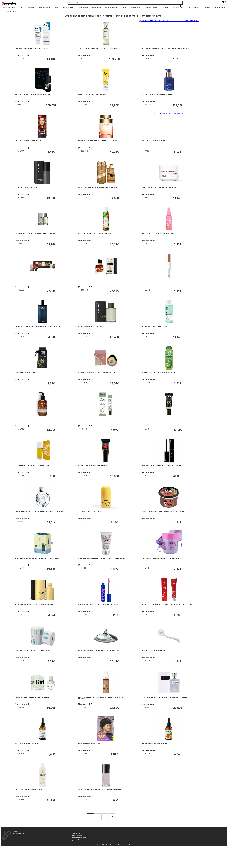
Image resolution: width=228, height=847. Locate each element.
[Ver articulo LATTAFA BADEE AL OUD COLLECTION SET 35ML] (42, 278)
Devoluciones (75, 840)
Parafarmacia (96, 7)
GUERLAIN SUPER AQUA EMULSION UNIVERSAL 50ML (157, 94)
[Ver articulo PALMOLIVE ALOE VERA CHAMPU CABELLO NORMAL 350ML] (169, 370)
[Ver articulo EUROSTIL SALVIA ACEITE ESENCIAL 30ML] (42, 741)
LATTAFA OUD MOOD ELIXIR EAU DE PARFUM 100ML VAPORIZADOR (97, 187)
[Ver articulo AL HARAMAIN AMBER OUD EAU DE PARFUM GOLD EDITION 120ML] (42, 602)
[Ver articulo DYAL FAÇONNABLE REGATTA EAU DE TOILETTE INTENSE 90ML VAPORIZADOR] (169, 695)
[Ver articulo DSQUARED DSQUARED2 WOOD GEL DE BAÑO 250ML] (105, 463)
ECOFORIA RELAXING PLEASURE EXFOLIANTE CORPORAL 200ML (160, 558)
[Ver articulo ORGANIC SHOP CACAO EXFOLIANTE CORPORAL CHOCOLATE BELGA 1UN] (169, 509)
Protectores (16, 11)
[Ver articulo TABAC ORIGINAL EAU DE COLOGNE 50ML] (169, 113)
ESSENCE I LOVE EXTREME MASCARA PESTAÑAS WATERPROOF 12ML (98, 604)
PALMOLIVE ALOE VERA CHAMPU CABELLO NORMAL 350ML (159, 372)
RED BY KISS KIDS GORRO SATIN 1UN (89, 743)
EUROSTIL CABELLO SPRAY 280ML (25, 372)
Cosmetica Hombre (9, 7)
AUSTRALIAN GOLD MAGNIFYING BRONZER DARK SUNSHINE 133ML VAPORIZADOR (165, 48)
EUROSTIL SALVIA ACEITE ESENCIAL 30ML (27, 743)
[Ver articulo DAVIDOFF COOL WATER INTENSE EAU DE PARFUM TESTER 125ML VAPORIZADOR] (42, 324)
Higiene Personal (193, 7)
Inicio (2, 11)
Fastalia (130, 844)
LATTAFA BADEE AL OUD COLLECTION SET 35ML (29, 280)
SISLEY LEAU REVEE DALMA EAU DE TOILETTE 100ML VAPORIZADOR (98, 48)
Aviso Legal (74, 830)
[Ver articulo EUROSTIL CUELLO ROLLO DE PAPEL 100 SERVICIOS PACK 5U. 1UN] (42, 648)
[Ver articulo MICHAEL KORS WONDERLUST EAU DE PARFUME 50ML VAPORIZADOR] (105, 139)
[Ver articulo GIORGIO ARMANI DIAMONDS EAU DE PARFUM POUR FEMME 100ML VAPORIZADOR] (42, 509)
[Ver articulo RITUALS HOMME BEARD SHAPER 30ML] (42, 185)
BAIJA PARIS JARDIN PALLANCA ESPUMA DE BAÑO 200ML (94, 233)
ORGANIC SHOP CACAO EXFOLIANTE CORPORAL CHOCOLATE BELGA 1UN (163, 511)
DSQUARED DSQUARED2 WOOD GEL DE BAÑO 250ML (93, 465)
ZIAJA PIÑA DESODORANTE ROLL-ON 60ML (90, 511)
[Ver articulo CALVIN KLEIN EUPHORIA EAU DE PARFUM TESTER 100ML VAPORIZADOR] (105, 648)
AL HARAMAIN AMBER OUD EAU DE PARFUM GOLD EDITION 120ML (34, 604)
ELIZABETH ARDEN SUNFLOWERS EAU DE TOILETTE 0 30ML (32, 465)
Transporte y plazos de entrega (79, 837)
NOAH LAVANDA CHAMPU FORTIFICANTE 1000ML (29, 789)
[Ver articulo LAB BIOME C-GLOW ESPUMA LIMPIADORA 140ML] (105, 92)
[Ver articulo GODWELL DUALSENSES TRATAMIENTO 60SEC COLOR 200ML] (169, 185)
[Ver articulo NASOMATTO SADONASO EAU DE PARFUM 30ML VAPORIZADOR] (42, 92)
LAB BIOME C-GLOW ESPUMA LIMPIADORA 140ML (92, 94)
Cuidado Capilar (220, 7)
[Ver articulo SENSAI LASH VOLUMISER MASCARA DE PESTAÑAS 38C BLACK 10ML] (169, 463)
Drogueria (31, 7)
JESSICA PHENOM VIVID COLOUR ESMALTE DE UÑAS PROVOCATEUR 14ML (99, 789)
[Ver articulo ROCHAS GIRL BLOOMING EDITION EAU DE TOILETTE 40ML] (42, 695)
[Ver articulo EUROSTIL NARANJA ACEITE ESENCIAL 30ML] (169, 741)
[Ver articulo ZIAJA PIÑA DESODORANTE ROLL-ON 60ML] (105, 509)
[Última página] (112, 817)
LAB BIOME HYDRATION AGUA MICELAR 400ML (155, 326)
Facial (56, 7)
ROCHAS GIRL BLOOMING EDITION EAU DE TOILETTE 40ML (32, 697)
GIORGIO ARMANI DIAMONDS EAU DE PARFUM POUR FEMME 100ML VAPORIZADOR (39, 511)
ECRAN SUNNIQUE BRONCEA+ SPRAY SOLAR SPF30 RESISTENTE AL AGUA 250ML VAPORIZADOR (101, 697)
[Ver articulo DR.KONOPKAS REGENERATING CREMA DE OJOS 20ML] (105, 417)
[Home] (14, 3)
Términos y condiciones (77, 835)
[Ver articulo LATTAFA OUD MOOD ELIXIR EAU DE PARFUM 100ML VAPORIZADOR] (105, 185)
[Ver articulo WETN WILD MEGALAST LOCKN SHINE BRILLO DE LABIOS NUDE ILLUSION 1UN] (169, 278)
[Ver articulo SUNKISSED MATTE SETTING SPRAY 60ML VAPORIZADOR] (169, 231)
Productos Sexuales (151, 7)
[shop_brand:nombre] (22, 55)
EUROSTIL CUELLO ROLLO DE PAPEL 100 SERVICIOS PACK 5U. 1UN (34, 650)
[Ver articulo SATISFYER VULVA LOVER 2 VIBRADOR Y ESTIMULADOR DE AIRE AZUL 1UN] (42, 556)
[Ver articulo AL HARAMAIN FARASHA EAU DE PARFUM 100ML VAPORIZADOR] (105, 370)
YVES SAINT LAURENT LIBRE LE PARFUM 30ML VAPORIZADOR (96, 280)
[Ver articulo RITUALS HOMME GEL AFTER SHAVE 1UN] (105, 324)
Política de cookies (76, 833)
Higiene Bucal (83, 7)
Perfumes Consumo (111, 7)
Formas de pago (75, 839)
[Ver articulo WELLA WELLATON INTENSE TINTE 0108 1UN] (42, 139)
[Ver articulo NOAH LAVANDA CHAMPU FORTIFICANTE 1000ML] (42, 788)
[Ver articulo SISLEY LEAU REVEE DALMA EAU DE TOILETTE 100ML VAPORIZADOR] (105, 46)
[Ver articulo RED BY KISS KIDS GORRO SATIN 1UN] (105, 741)
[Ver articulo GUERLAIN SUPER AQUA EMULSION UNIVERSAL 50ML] (169, 92)
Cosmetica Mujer (178, 7)
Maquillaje (206, 7)
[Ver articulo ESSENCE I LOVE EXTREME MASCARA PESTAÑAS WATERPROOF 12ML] (105, 602)
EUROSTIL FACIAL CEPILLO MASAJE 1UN (153, 650)
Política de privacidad (76, 831)
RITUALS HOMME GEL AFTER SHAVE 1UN (90, 326)
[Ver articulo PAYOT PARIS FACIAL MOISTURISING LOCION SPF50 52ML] (42, 46)
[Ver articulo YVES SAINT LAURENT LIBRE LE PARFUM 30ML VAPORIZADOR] (105, 278)
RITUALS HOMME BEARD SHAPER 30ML (26, 187)
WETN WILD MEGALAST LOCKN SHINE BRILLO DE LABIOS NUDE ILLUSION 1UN (164, 280)
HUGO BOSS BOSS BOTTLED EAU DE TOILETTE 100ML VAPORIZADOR (35, 233)
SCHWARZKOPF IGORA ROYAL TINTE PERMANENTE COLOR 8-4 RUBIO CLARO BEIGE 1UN (167, 604)
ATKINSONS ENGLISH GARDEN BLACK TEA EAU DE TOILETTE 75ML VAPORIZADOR (101, 558)
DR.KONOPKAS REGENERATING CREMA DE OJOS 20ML (94, 419)
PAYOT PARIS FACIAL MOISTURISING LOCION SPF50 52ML (31, 48)
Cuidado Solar (135, 7)
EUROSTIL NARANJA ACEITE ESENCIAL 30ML (154, 743)
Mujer (21, 7)
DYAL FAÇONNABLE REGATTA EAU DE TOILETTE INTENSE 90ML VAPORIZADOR (164, 697)
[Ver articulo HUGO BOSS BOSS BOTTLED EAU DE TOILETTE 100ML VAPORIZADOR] (42, 231)
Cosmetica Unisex (68, 7)
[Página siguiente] (98, 817)
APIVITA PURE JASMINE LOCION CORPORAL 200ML (29, 419)
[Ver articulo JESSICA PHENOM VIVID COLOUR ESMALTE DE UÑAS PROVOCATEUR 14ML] (105, 788)
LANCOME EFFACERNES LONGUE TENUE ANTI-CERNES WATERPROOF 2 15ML (164, 419)
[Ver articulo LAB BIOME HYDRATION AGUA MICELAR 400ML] (169, 324)
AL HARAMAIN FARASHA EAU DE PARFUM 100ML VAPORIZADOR (96, 372)
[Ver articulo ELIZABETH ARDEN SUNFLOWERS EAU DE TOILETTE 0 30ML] (42, 463)
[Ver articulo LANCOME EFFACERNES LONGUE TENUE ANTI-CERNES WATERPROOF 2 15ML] (169, 417)
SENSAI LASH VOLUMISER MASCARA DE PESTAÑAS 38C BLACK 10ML (161, 465)
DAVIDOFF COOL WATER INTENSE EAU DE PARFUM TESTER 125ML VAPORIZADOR (38, 326)
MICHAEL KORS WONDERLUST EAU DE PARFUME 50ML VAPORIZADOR (98, 141)
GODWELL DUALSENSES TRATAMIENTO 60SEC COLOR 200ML (159, 187)
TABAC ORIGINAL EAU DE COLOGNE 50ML (153, 141)
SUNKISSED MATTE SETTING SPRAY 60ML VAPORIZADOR (158, 233)
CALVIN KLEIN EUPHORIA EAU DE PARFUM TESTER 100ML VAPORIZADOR (99, 650)
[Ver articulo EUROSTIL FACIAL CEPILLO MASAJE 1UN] (169, 648)
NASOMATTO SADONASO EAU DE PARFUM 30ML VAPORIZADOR (33, 94)
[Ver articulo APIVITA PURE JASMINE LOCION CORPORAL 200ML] (42, 417)
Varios (124, 7)
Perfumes (165, 7)
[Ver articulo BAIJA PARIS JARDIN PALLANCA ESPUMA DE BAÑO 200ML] (105, 231)
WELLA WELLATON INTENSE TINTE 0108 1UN (28, 141)
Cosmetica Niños (44, 7)
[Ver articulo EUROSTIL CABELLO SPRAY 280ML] (42, 370)
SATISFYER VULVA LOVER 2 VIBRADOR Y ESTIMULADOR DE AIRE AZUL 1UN (37, 558)
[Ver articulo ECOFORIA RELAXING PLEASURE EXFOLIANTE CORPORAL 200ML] (169, 556)
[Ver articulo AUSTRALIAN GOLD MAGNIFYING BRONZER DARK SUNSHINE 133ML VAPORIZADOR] (169, 21)
